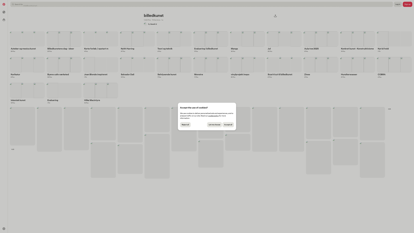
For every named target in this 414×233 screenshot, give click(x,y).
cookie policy (213, 116)
